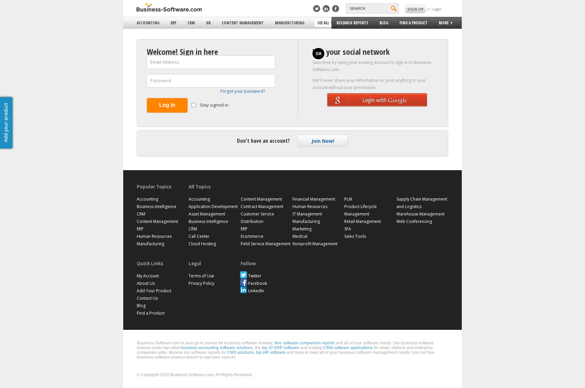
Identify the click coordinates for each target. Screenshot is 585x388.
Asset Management (207, 214)
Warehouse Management (420, 214)
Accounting (148, 23)
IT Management (307, 214)
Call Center (199, 236)
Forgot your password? (242, 91)
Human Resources (154, 236)
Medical (299, 236)
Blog (384, 23)
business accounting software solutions (217, 347)
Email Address (164, 62)
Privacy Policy (201, 283)
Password (160, 80)
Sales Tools (355, 236)
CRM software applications (348, 347)
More (442, 24)
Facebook (257, 283)
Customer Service (257, 214)
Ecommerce (252, 236)
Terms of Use (201, 276)
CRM (191, 23)
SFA (347, 229)
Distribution (252, 221)
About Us (146, 283)
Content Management (243, 23)
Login (436, 9)
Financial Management (313, 199)
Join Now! (322, 141)
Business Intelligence (156, 206)
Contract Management (262, 206)
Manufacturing (289, 23)
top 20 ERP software (280, 347)
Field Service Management (265, 244)
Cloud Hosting (202, 244)
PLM (348, 199)
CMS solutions (240, 352)
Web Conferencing (414, 221)
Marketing (301, 229)
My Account (148, 276)
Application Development (213, 206)
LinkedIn (256, 291)
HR (208, 23)
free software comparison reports (305, 343)
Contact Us (147, 298)
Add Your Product (154, 291)
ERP (173, 23)
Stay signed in (214, 105)
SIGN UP (415, 9)
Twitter (254, 276)
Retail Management (362, 221)
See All (322, 23)
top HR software (270, 352)
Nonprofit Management (315, 244)
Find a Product (413, 23)
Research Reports (352, 23)
